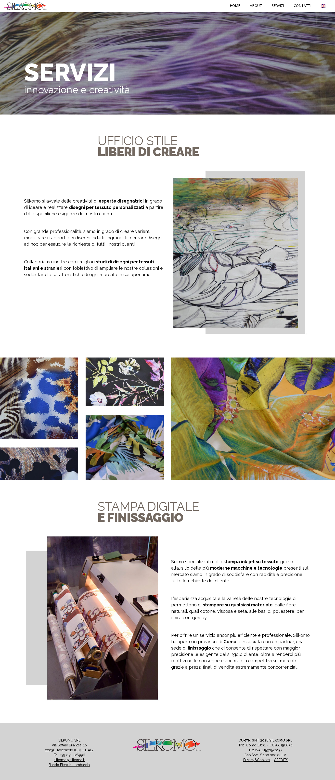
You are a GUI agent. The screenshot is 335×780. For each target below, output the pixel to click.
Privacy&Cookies (256, 760)
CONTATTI (302, 5)
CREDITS (281, 760)
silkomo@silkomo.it (69, 760)
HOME (235, 5)
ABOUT (256, 5)
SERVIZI (278, 5)
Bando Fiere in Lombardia (69, 765)
